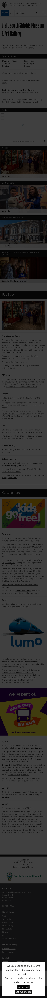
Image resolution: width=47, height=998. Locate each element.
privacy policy (35, 978)
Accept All (23, 987)
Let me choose (23, 991)
